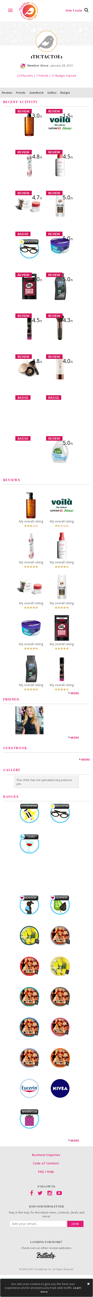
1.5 (68, 115)
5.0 (68, 197)
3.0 (37, 115)
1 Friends (42, 75)
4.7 (37, 197)
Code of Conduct (46, 1163)
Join (75, 1224)
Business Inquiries (46, 1155)
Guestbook (36, 93)
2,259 (25, 75)
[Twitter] (40, 1194)
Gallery (51, 93)
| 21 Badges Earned (62, 75)
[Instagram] (50, 1194)
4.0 (68, 360)
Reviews (7, 93)
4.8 (37, 156)
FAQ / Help (46, 1172)
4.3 (68, 320)
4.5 (68, 156)
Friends (21, 93)
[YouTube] (59, 1194)
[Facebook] (31, 1194)
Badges (65, 93)
